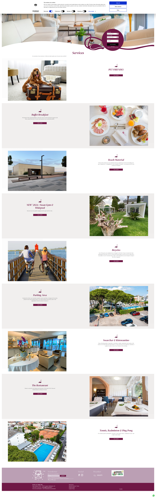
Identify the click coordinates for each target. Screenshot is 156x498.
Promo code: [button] (113, 46)
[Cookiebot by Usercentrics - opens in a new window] (35, 11)
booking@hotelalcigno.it (47, 487)
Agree (50, 479)
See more (116, 75)
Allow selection (118, 6)
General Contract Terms (74, 486)
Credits (120, 489)
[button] (112, 34)
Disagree (54, 479)
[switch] (63, 11)
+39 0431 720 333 (36, 487)
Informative (71, 484)
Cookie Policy (72, 488)
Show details (91, 11)
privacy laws (71, 478)
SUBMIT (63, 475)
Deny (118, 10)
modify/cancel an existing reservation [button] (112, 47)
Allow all (118, 3)
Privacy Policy (72, 487)
